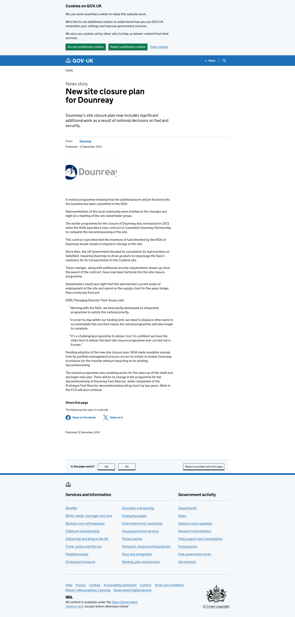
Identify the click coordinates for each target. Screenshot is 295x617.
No (130, 466)
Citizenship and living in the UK (87, 539)
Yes (109, 466)
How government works (194, 554)
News (182, 516)
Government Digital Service (132, 590)
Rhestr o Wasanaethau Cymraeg (88, 590)
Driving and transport (80, 562)
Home (69, 70)
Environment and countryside (142, 523)
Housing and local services (140, 531)
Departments (187, 508)
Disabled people (77, 554)
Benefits (71, 508)
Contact (145, 585)
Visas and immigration (137, 554)
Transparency (187, 546)
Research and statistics (194, 531)
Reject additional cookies (127, 47)
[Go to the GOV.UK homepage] (79, 61)
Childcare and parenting (82, 531)
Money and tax (132, 539)
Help (69, 585)
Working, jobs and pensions (141, 562)
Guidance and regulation (195, 523)
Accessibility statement (120, 585)
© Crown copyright (216, 606)
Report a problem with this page (203, 466)
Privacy (81, 585)
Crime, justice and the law (84, 546)
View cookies (159, 46)
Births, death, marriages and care (89, 516)
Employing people (134, 516)
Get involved (187, 562)
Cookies (94, 585)
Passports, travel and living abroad (146, 546)
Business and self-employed (85, 523)
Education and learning (138, 508)
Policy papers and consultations (200, 539)
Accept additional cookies (86, 47)
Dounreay (85, 141)
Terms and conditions (169, 585)
